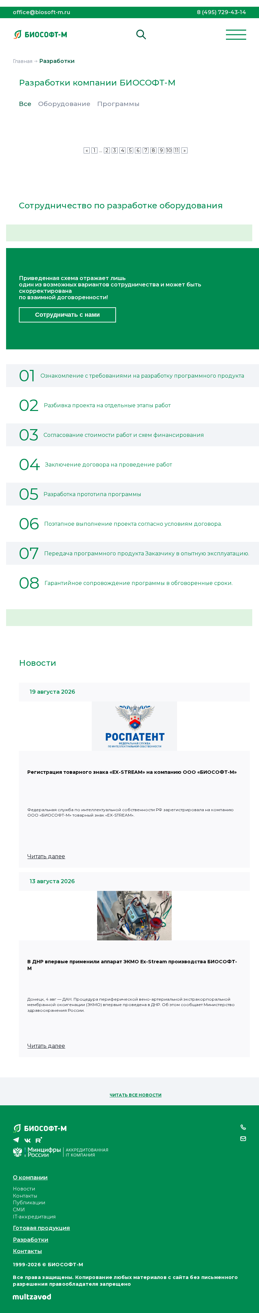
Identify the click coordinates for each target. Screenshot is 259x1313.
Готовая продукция (41, 1228)
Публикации (29, 1203)
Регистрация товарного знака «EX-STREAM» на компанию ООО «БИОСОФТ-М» (132, 772)
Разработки (30, 1240)
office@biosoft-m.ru (41, 12)
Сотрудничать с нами (67, 314)
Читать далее (46, 856)
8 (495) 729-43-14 (221, 12)
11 (177, 150)
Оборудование (64, 104)
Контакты (25, 1196)
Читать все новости (136, 1095)
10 (169, 150)
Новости (24, 1189)
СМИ (19, 1210)
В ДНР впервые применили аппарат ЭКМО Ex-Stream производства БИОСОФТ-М (132, 965)
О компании (30, 1177)
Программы (118, 104)
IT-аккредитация (34, 1217)
